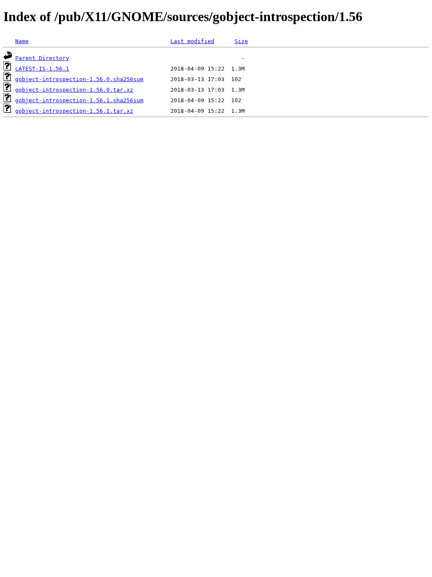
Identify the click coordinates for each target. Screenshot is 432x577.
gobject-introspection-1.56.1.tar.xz (74, 111)
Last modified (192, 41)
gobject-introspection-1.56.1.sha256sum (79, 100)
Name (22, 41)
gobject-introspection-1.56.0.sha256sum (79, 79)
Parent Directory (42, 58)
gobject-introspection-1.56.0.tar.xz (74, 90)
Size (241, 41)
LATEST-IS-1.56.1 (42, 68)
